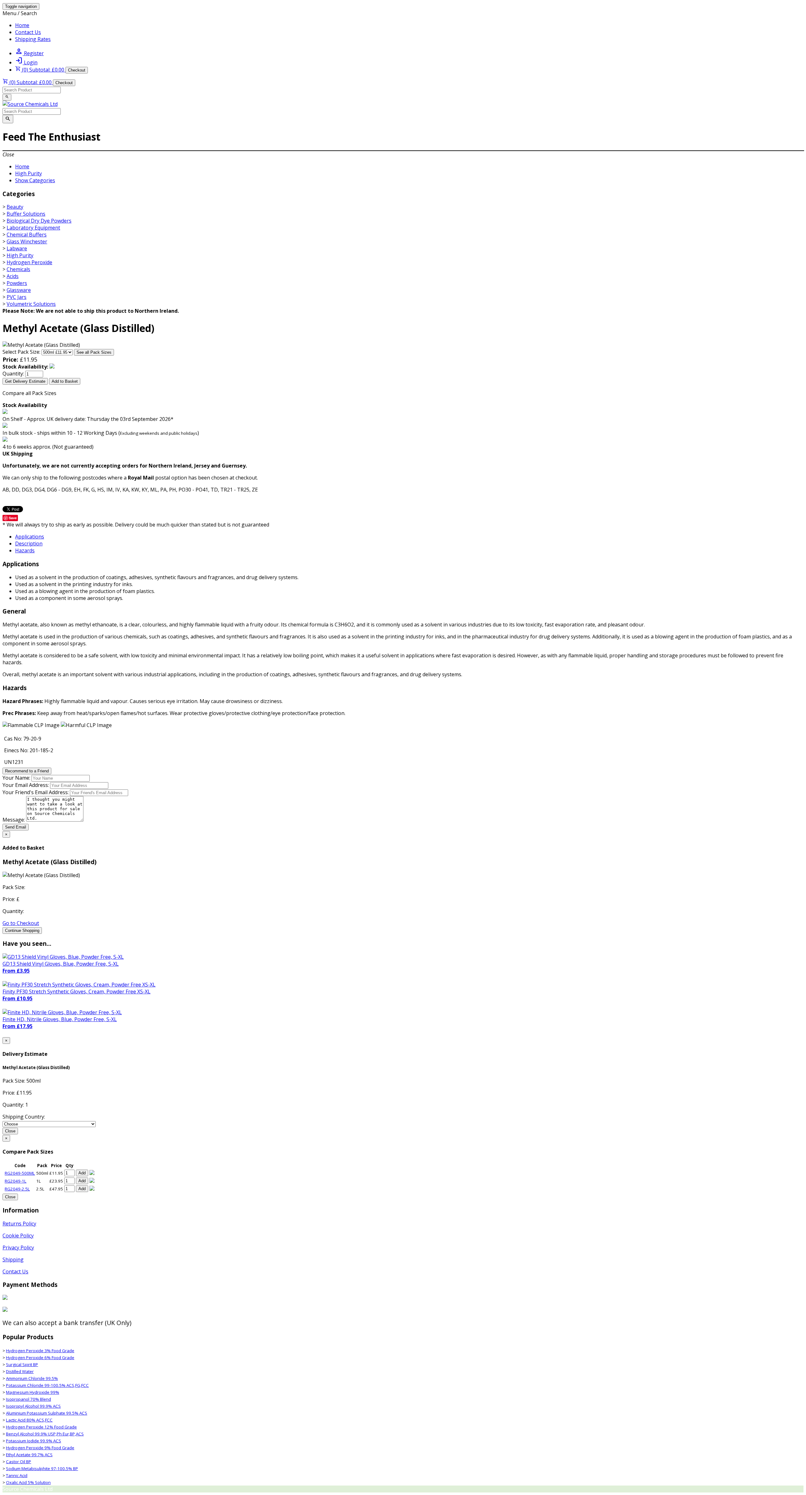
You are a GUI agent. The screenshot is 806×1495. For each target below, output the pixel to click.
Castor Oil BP (18, 1461)
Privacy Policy (18, 1247)
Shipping (13, 1259)
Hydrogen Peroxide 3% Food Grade (40, 1350)
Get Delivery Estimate (25, 381)
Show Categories (35, 180)
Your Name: (16, 777)
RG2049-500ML (20, 1173)
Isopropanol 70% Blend (28, 1399)
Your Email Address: (26, 785)
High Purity (28, 173)
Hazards (25, 550)
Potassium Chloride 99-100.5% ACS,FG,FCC (47, 1385)
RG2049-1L (15, 1181)
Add (82, 1173)
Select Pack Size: (21, 351)
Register (29, 53)
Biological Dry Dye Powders (39, 220)
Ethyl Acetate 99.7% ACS (29, 1454)
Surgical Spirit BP (22, 1364)
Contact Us (28, 32)
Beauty (15, 206)
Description (29, 543)
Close (10, 1131)
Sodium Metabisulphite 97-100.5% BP (42, 1468)
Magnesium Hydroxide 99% (32, 1392)
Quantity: (13, 373)
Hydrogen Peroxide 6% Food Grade (40, 1357)
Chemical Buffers (27, 234)
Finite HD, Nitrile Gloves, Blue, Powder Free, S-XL (60, 1019)
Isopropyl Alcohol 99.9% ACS (33, 1406)
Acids (13, 276)
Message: (14, 819)
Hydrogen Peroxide (29, 262)
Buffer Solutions (26, 213)
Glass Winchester (27, 241)
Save (13, 517)
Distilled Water (20, 1371)
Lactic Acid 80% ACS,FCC (29, 1420)
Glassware (19, 290)
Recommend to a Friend (27, 771)
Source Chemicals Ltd (28, 1489)
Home (22, 25)
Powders (17, 283)
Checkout (76, 70)
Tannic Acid (16, 1475)
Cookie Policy (18, 1235)
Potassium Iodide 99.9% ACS (33, 1441)
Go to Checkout (21, 923)
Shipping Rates (33, 39)
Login (26, 62)
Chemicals (18, 269)
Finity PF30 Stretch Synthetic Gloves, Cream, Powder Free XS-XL (76, 991)
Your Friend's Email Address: (36, 792)
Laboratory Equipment (33, 227)
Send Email (15, 827)
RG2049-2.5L (17, 1189)
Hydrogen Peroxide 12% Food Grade (41, 1427)
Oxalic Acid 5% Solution (28, 1482)
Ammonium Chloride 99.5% (32, 1378)
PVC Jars (16, 297)
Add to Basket (65, 381)
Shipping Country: (24, 1116)
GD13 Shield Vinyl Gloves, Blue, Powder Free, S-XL (61, 963)
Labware (17, 248)
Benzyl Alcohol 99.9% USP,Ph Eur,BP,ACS (45, 1434)
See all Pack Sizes (94, 352)
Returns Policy (19, 1223)
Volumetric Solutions (31, 303)
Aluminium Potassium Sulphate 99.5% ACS (46, 1413)
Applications (29, 536)
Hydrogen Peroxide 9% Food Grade (40, 1448)
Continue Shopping (22, 930)
